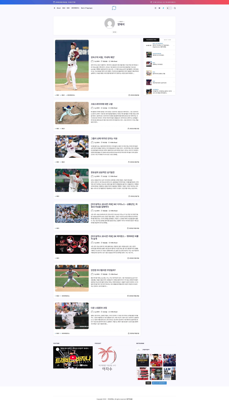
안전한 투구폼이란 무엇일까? (103, 270)
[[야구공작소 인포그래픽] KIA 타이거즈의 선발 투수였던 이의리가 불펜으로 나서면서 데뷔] (156, 373)
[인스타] (155, 8)
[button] (169, 8)
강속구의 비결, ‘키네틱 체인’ (103, 57)
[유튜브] (159, 8)
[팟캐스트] (163, 8)
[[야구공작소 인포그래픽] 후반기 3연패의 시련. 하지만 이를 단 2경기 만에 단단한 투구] (156, 360)
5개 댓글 (105, 142)
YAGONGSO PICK (151, 39)
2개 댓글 (105, 176)
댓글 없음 (105, 61)
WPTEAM (129, 399)
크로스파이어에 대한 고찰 (102, 104)
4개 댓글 (105, 312)
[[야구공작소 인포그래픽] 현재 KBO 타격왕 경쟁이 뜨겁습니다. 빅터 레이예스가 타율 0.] (169, 360)
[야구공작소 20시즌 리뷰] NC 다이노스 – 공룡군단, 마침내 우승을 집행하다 (114, 205)
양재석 (98, 61)
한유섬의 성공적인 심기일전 (102, 172)
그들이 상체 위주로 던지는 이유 (104, 138)
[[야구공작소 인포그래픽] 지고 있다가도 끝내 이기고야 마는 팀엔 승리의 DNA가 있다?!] (142, 360)
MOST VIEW (167, 39)
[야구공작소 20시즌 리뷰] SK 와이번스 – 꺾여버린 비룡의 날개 (114, 237)
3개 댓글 (105, 108)
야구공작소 (111, 399)
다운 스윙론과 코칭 (99, 308)
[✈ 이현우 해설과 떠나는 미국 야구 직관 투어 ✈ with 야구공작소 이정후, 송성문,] (169, 373)
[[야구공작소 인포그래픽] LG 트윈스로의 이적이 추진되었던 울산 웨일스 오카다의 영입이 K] (142, 373)
